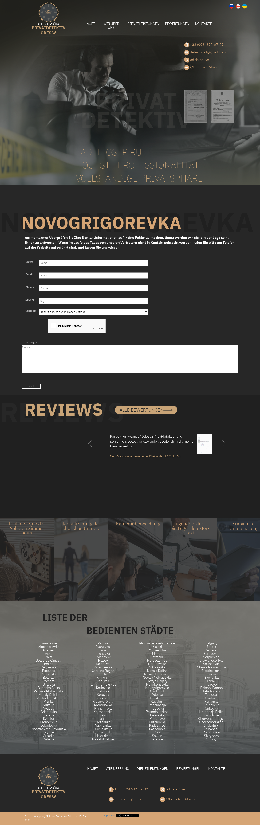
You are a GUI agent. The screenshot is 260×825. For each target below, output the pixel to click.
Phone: (29, 287)
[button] (90, 451)
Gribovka (211, 708)
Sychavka (211, 677)
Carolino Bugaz (103, 670)
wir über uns (111, 26)
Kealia (103, 674)
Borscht (48, 681)
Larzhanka (102, 722)
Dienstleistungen (143, 24)
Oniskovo (157, 698)
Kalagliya (103, 664)
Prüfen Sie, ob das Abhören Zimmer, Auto (27, 528)
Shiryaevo (211, 735)
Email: (29, 274)
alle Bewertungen (141, 410)
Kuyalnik (157, 701)
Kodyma (103, 681)
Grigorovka (49, 712)
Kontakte (203, 24)
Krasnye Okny (103, 701)
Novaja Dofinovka (157, 674)
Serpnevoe (211, 657)
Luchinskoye (102, 729)
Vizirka (48, 701)
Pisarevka (157, 715)
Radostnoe (157, 725)
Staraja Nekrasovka (211, 667)
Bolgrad (48, 677)
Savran (157, 735)
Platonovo (157, 718)
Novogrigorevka (157, 688)
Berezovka (49, 674)
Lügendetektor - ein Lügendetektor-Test (189, 528)
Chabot (211, 729)
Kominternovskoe (103, 684)
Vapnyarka (103, 725)
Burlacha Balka (49, 688)
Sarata (211, 646)
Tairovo (211, 684)
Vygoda (48, 708)
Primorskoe (211, 732)
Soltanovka (211, 664)
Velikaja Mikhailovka (49, 691)
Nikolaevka (157, 667)
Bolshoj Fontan (211, 688)
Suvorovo (211, 674)
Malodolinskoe (103, 739)
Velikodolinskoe (49, 698)
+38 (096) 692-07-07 (206, 44)
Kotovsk (103, 694)
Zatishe (48, 739)
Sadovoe (157, 739)
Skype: (29, 300)
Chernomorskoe (211, 722)
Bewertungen (177, 24)
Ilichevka (103, 653)
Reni (157, 732)
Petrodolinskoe (157, 712)
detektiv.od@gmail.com (207, 52)
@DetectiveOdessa (204, 67)
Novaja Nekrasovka (157, 677)
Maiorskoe (103, 735)
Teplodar (211, 694)
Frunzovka (211, 705)
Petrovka (157, 708)
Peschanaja (157, 705)
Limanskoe (49, 643)
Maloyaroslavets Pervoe (157, 643)
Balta (49, 657)
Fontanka (211, 701)
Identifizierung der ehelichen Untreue (81, 525)
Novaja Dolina (157, 670)
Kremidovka (103, 705)
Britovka (49, 684)
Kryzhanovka (102, 712)
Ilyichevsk (103, 657)
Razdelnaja (157, 729)
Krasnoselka (103, 698)
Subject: (30, 310)
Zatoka (103, 643)
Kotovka (103, 691)
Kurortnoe (211, 715)
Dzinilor (48, 718)
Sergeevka (211, 653)
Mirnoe (157, 653)
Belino (48, 664)
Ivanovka (103, 646)
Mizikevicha (157, 650)
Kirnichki (103, 677)
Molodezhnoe (157, 660)
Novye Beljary (157, 681)
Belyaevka (48, 667)
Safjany (211, 650)
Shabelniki (211, 725)
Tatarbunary (211, 691)
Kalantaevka (103, 667)
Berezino (48, 670)
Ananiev (49, 650)
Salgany (211, 643)
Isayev (103, 660)
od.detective (199, 59)
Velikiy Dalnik (49, 694)
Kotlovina (103, 688)
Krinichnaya (103, 708)
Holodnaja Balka (211, 712)
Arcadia (48, 735)
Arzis (48, 653)
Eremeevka (48, 722)
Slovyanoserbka (211, 660)
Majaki (157, 646)
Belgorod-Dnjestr (49, 660)
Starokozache (211, 670)
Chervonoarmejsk (211, 718)
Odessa (48, 29)
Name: (29, 261)
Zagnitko (48, 732)
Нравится (110, 815)
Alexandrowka (48, 646)
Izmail (103, 650)
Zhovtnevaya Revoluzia (48, 729)
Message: (31, 342)
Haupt (89, 24)
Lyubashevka (103, 732)
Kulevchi (103, 715)
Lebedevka (49, 725)
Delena (48, 715)
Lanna (102, 718)
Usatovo (211, 698)
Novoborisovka (157, 684)
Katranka (157, 657)
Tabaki (211, 681)
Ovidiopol (157, 691)
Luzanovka (157, 722)
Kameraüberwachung (138, 523)
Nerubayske (157, 664)
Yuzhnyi (211, 739)
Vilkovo (48, 705)
